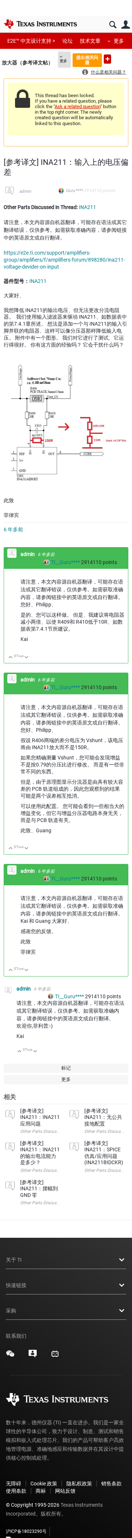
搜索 (112, 24)
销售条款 (111, 1483)
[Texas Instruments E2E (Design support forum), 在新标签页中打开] (32, 1356)
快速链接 (16, 1285)
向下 (26, 658)
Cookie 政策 (43, 1483)
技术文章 (90, 41)
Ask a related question (77, 106)
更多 (119, 41)
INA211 (87, 207)
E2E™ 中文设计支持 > (31, 41)
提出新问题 (107, 59)
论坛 (67, 41)
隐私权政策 (79, 1483)
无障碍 (13, 1483)
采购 (11, 1311)
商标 (41, 1491)
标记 (66, 1068)
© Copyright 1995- (32, 1505)
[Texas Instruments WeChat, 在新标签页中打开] (10, 1356)
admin (25, 191)
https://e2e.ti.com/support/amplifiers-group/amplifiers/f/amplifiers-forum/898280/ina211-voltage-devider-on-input (64, 260)
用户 (125, 24)
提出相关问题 (87, 60)
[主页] (40, 24)
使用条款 (16, 1491)
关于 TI (14, 1260)
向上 (11, 658)
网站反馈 (65, 1491)
